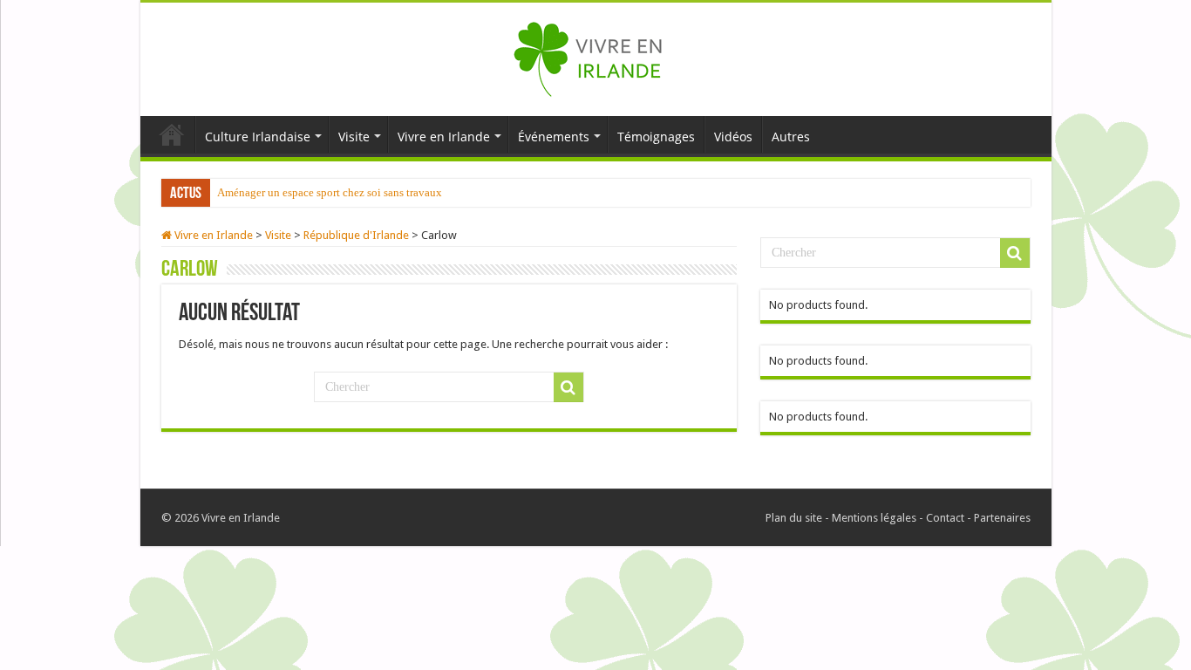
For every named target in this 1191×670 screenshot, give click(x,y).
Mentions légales (874, 517)
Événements (553, 136)
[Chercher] (568, 387)
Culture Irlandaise (257, 136)
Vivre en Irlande (444, 136)
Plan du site (794, 517)
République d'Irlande (356, 235)
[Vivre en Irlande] (596, 56)
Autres (791, 136)
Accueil (171, 134)
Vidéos (733, 136)
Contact (945, 517)
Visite (354, 136)
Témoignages (656, 136)
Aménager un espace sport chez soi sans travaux (329, 192)
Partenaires (1002, 517)
